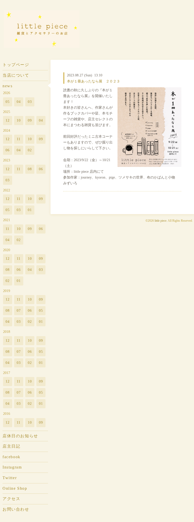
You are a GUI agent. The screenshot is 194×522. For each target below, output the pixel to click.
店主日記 (11, 446)
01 (30, 210)
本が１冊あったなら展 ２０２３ (93, 81)
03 (30, 102)
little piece (160, 220)
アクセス (11, 499)
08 (30, 169)
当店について (16, 75)
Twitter (10, 478)
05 (8, 102)
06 (8, 150)
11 (19, 139)
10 (19, 120)
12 (8, 120)
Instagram (12, 467)
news (7, 86)
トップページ (16, 65)
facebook (11, 457)
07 (19, 310)
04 (19, 102)
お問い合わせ (16, 509)
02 (30, 150)
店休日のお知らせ (20, 436)
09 (30, 120)
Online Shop (15, 488)
